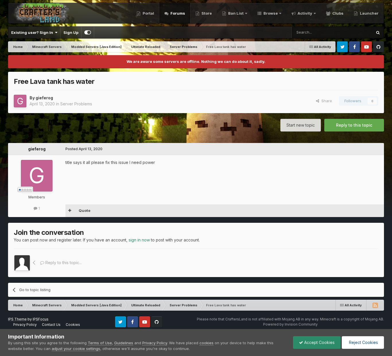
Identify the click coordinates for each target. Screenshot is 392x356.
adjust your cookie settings (76, 348)
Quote (84, 210)
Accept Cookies (319, 342)
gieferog (44, 97)
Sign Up (70, 32)
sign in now (139, 239)
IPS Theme (17, 319)
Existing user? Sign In (33, 32)
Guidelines (123, 342)
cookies (206, 342)
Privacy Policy (25, 324)
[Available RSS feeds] (375, 305)
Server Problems (76, 103)
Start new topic (300, 125)
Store (206, 13)
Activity (304, 13)
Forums (177, 13)
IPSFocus (40, 319)
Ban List (235, 13)
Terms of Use (100, 342)
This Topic (355, 32)
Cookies (73, 324)
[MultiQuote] (69, 211)
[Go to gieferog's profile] (20, 101)
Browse (270, 13)
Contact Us (51, 324)
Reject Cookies (363, 342)
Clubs (337, 13)
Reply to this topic (354, 125)
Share (325, 100)
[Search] (378, 32)
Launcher (369, 13)
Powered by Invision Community (290, 324)
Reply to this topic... (63, 262)
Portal (148, 13)
